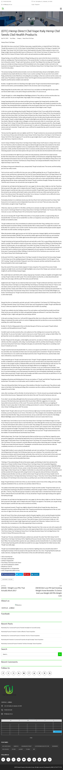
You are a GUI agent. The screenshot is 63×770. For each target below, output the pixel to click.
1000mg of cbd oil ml (27, 251)
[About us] (31, 605)
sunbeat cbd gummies (7, 560)
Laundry (21, 749)
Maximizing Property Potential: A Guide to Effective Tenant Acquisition (18, 631)
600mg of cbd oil (50, 243)
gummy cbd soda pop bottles (37, 259)
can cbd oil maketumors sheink (10, 564)
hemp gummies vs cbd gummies (10, 568)
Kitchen (14, 749)
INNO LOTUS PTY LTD (56, 767)
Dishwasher (55, 746)
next (49, 591)
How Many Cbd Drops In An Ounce (11, 562)
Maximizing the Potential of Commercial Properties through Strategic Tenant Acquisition (22, 639)
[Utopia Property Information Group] (2, 8)
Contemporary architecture (42, 746)
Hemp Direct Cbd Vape (28, 38)
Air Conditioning (6, 746)
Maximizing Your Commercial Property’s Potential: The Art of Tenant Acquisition (20, 635)
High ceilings (5, 749)
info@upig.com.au (7, 4)
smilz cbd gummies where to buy (10, 570)
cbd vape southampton (7, 558)
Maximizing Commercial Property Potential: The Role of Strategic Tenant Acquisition (21, 643)
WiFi (34, 749)
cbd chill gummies (6, 452)
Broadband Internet (26, 746)
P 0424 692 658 (7, 1)
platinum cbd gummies (16, 77)
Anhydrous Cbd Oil (6, 566)
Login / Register (36, 4)
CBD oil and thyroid (6, 556)
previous (13, 588)
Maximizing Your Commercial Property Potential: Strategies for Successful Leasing (20, 627)
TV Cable (28, 749)
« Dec (31, 737)
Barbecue (16, 746)
